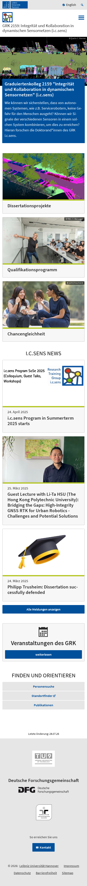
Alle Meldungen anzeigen (43, 609)
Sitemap (67, 873)
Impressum (71, 866)
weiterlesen (43, 654)
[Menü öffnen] (81, 19)
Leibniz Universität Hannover (39, 866)
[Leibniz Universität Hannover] (15, 5)
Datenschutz (22, 873)
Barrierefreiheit (46, 873)
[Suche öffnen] (83, 5)
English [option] (71, 5)
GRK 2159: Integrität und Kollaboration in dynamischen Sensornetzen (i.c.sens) (38, 28)
